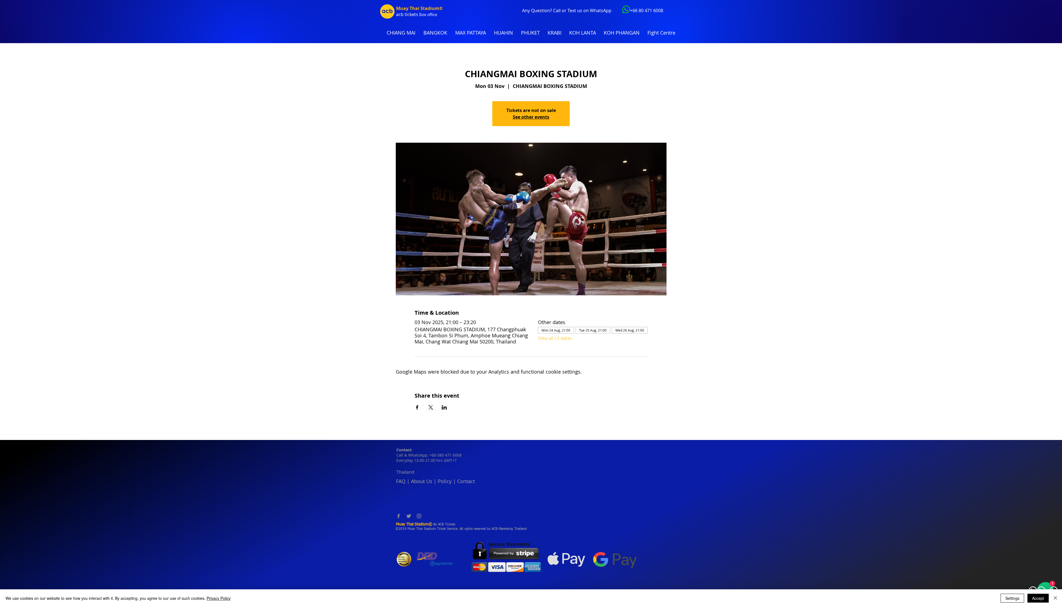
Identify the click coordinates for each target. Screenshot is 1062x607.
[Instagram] (419, 516)
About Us (421, 481)
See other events (531, 117)
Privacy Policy (219, 598)
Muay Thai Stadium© (419, 8)
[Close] (1055, 598)
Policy (445, 481)
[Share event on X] (430, 407)
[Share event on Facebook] (417, 407)
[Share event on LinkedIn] (444, 407)
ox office (429, 14)
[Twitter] (409, 516)
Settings (1012, 598)
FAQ (400, 481)
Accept (1038, 598)
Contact (466, 481)
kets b (416, 14)
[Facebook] (398, 516)
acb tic (403, 14)
